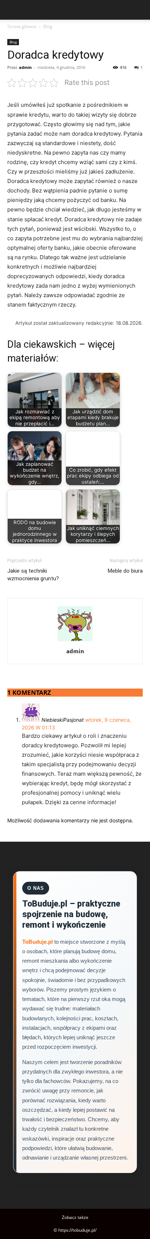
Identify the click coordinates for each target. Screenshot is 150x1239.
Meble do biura (125, 571)
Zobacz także (75, 1217)
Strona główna (21, 26)
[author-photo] (75, 641)
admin (25, 67)
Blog (47, 26)
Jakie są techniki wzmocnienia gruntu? (33, 575)
